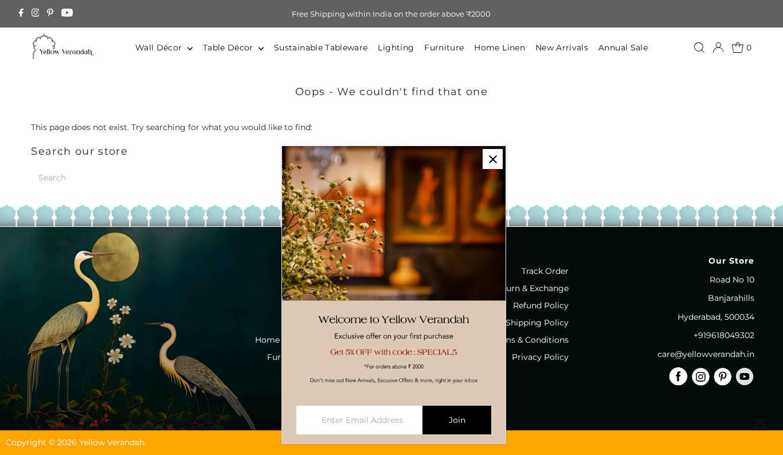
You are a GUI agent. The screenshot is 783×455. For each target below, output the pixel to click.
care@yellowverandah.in (705, 354)
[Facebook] (21, 14)
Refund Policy (541, 305)
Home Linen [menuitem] (499, 47)
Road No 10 (732, 279)
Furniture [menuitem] (444, 47)
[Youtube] (67, 14)
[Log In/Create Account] (718, 47)
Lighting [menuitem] (396, 47)
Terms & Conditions (530, 340)
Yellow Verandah (111, 442)
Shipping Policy (537, 322)
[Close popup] (493, 159)
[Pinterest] (50, 14)
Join (457, 420)
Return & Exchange (530, 288)
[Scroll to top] (760, 423)
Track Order (545, 271)
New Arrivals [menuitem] (561, 47)
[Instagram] (35, 14)
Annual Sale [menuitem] (623, 47)
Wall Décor (160, 47)
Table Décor (229, 47)
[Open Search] (699, 47)
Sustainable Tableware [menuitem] (320, 47)
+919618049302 (724, 335)
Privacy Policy (540, 357)
